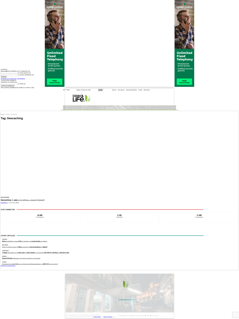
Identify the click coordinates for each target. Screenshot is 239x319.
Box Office (5, 244)
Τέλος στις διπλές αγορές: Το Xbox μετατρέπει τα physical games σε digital (24, 247)
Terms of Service (107, 317)
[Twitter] (168, 90)
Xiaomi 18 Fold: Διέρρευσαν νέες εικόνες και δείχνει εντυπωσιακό (21, 258)
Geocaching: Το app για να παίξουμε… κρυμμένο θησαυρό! (22, 200)
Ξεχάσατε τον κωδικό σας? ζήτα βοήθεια (13, 78)
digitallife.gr (4, 202)
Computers (5, 250)
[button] (174, 107)
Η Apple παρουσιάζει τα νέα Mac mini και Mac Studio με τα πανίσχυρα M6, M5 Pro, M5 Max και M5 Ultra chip (35, 252)
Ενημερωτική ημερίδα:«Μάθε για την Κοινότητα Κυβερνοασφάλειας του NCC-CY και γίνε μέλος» (30, 264)
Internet (4, 239)
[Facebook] (166, 90)
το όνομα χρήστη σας (24, 73)
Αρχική (2, 114)
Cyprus (4, 261)
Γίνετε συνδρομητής (199, 214)
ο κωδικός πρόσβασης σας (26, 75)
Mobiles (4, 256)
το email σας (21, 83)
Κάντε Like (40, 214)
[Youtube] (170, 90)
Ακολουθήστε (119, 214)
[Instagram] (173, 90)
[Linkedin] (175, 90)
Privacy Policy (97, 317)
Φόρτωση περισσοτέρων (8, 265)
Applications (5, 197)
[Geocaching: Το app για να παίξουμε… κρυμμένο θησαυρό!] (61, 158)
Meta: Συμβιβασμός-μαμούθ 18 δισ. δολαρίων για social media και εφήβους (24, 241)
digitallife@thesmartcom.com (127, 299)
